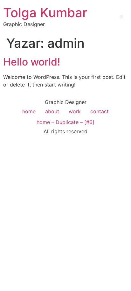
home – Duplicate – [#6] (65, 122)
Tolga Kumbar (45, 12)
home (29, 111)
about (52, 111)
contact (99, 111)
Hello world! (31, 62)
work (75, 111)
